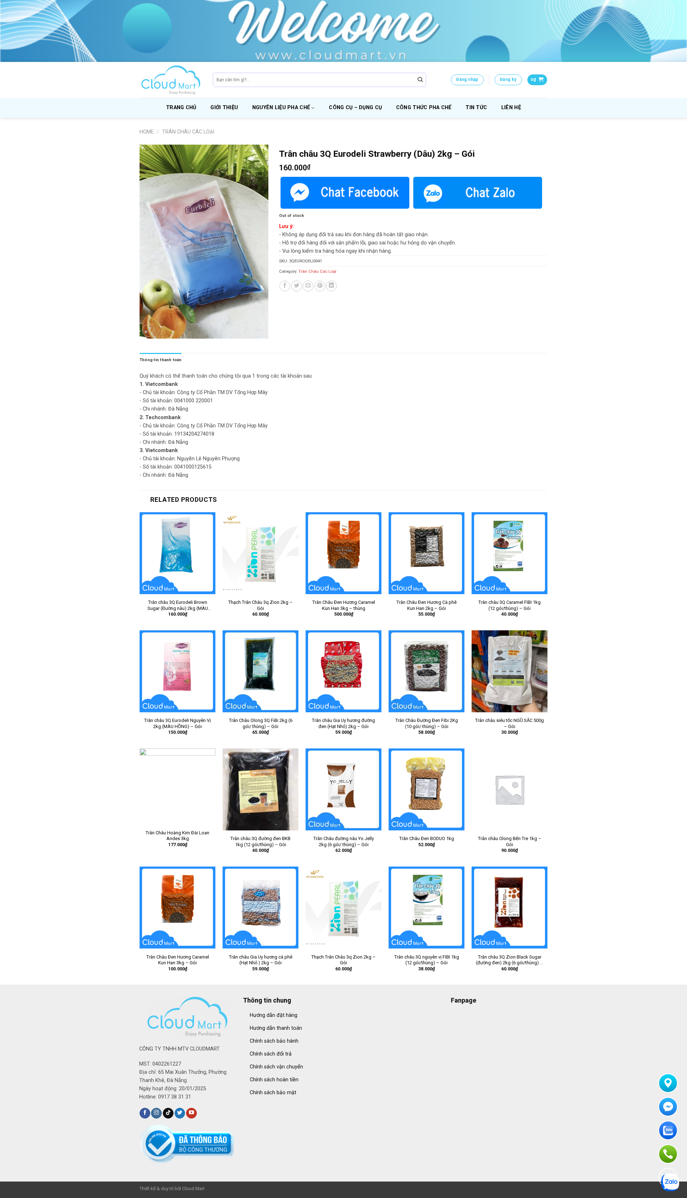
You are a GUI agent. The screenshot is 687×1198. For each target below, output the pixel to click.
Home (147, 132)
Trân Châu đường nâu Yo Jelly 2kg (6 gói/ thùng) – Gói (343, 841)
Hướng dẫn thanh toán (276, 1028)
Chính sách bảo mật (273, 1093)
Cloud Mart (193, 1188)
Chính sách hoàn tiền (274, 1080)
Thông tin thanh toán (161, 359)
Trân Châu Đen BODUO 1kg (426, 838)
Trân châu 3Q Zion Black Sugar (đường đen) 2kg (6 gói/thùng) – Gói (509, 960)
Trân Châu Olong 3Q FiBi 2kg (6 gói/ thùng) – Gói (260, 723)
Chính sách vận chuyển (276, 1067)
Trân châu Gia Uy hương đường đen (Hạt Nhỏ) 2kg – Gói (343, 723)
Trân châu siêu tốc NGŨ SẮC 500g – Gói (509, 723)
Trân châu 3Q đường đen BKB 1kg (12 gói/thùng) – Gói (260, 841)
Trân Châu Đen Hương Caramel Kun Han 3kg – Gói (177, 960)
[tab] (161, 360)
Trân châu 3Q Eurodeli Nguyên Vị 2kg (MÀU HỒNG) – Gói (177, 723)
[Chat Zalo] (477, 193)
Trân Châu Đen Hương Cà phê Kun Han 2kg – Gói (426, 605)
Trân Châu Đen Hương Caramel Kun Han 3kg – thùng (343, 605)
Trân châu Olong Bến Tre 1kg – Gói (509, 841)
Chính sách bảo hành (274, 1041)
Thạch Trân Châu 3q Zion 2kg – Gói (260, 605)
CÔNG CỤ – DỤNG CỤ (355, 108)
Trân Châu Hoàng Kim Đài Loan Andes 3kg (177, 835)
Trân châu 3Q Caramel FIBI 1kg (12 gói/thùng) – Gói (509, 605)
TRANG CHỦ (181, 108)
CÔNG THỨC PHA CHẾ (424, 108)
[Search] (420, 80)
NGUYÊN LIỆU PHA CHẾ (281, 108)
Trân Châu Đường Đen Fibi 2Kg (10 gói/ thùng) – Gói (426, 723)
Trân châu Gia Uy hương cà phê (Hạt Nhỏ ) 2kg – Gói (260, 960)
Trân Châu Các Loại (188, 132)
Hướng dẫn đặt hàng (273, 1015)
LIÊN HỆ (511, 108)
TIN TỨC (476, 108)
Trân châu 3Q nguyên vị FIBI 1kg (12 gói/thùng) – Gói (426, 960)
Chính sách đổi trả (271, 1054)
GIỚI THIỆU (224, 108)
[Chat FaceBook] (345, 193)
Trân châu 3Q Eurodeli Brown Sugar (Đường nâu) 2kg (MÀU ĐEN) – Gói (177, 606)
